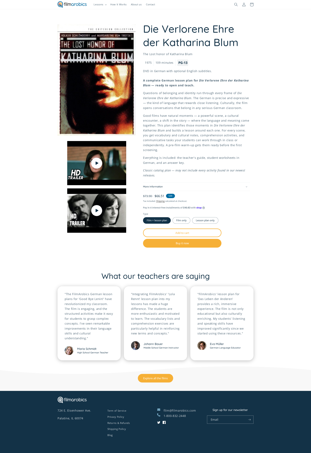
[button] (100, 4)
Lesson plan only (205, 220)
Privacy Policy (115, 417)
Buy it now (182, 243)
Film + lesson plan (157, 220)
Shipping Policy (116, 429)
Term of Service (116, 410)
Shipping (160, 201)
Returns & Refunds (118, 423)
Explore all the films (155, 378)
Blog (110, 435)
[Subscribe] (249, 419)
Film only (181, 220)
